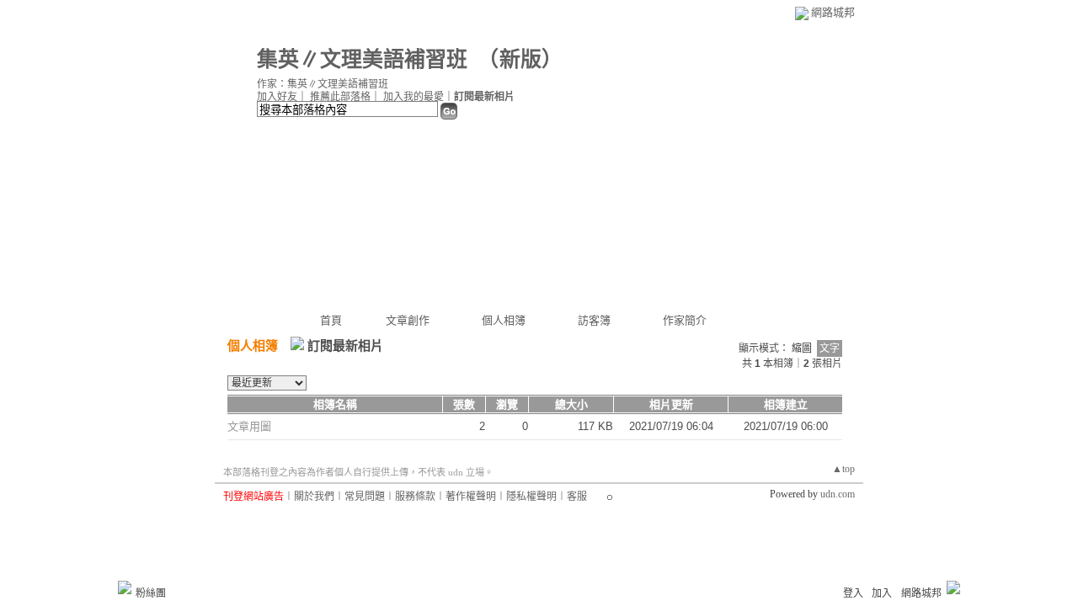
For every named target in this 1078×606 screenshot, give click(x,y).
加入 (882, 593)
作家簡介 (685, 320)
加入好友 (277, 97)
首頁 (331, 320)
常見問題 (364, 496)
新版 (520, 59)
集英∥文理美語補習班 (362, 59)
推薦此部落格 (340, 97)
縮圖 (802, 348)
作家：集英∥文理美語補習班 (322, 84)
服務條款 (415, 496)
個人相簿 (504, 320)
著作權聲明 (471, 496)
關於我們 (314, 496)
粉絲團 (151, 593)
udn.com (837, 494)
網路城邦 (833, 12)
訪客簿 (594, 320)
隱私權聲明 (531, 496)
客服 (577, 496)
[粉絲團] (124, 587)
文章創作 (408, 320)
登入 (853, 593)
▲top (843, 469)
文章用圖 (249, 426)
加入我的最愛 (413, 97)
